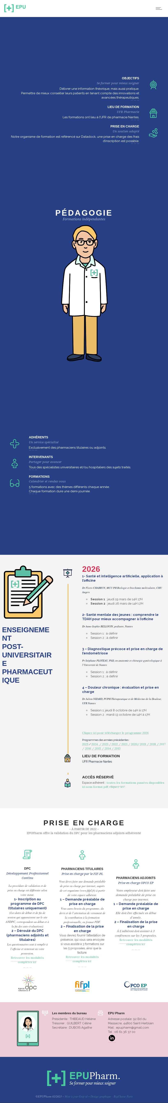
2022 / (116, 744)
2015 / (100, 748)
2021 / (125, 744)
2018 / (155, 744)
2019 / (145, 744)
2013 (117, 748)
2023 (105, 744)
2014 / (110, 748)
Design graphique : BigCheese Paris (112, 1096)
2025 (85, 744)
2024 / (96, 744)
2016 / (90, 748)
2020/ (135, 744)
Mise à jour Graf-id (76, 1096)
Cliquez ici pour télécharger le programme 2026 (115, 733)
